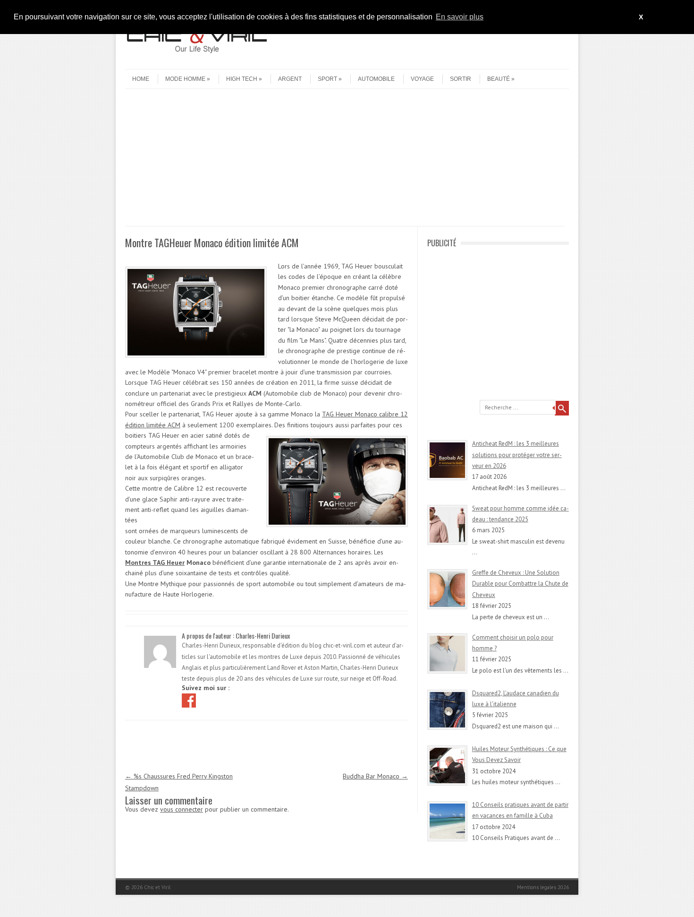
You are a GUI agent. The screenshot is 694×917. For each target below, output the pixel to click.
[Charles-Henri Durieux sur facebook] (190, 699)
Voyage (422, 79)
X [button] (641, 17)
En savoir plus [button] (459, 17)
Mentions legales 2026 (543, 887)
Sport (327, 79)
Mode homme (185, 79)
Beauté (498, 79)
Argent (290, 79)
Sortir (460, 79)
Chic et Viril (157, 887)
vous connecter (181, 809)
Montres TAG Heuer (155, 562)
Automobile (376, 79)
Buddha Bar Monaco (375, 776)
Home (140, 79)
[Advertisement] (345, 160)
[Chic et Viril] (196, 61)
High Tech (241, 79)
